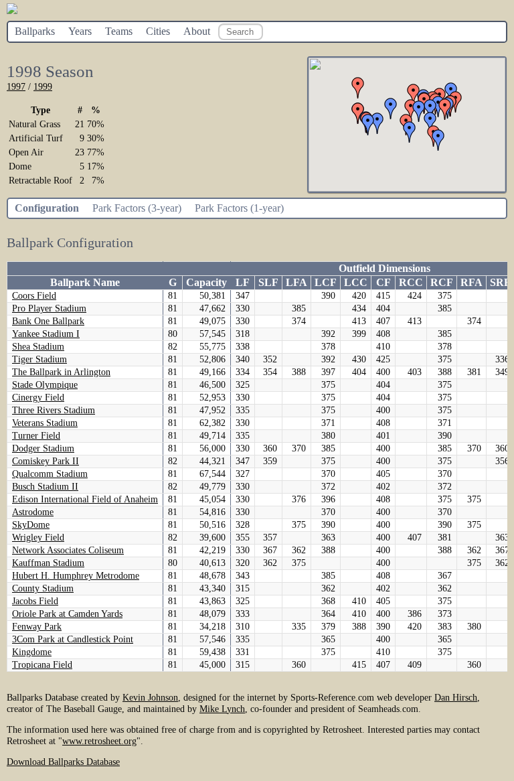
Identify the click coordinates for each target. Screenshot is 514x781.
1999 (42, 86)
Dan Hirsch (455, 697)
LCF (326, 282)
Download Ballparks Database (63, 761)
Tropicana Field (42, 665)
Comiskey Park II (45, 461)
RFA (471, 282)
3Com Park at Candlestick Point (72, 639)
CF (383, 282)
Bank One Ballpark (48, 321)
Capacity (206, 282)
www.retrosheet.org (99, 740)
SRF (500, 282)
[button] (438, 140)
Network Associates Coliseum (68, 550)
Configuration (47, 208)
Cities (158, 31)
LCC (355, 282)
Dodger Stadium (43, 448)
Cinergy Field (38, 398)
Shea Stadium (38, 347)
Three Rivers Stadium (53, 410)
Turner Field (36, 436)
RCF (441, 282)
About (196, 31)
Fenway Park (37, 627)
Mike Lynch (222, 708)
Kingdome (32, 652)
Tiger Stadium (39, 359)
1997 (16, 86)
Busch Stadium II (45, 487)
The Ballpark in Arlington (61, 372)
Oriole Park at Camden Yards (67, 614)
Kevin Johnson (150, 697)
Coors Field (34, 296)
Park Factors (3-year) (136, 208)
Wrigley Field (38, 537)
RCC (411, 282)
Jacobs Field (35, 601)
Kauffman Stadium (48, 563)
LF (243, 282)
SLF (268, 282)
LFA (296, 282)
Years (80, 31)
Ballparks (35, 31)
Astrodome (33, 512)
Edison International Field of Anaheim (85, 499)
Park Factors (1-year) (239, 208)
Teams (119, 31)
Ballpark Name (85, 282)
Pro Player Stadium (49, 308)
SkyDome (31, 525)
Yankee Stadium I (46, 334)
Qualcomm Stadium (50, 474)
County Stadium (43, 588)
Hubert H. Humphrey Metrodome (75, 576)
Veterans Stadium (45, 423)
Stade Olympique (45, 385)
